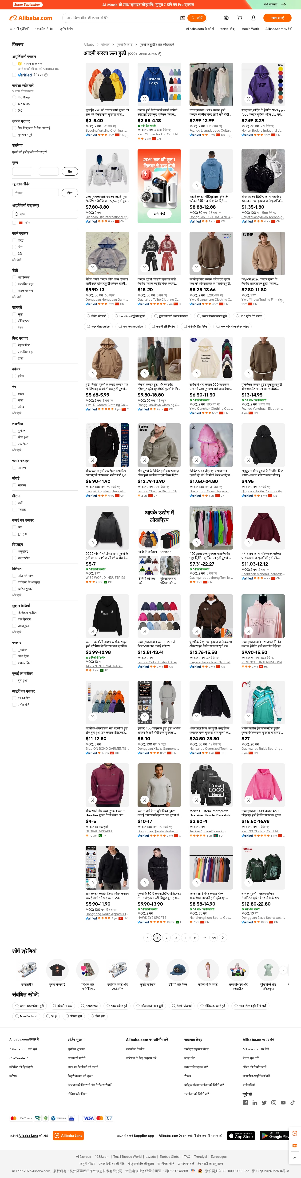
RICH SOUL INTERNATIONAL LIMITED (263, 662)
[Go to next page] (223, 937)
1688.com (102, 1156)
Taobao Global (170, 1156)
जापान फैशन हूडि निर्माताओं (252, 1006)
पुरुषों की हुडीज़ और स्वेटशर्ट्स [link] (157, 44)
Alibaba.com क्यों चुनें (23, 1049)
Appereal (92, 1006)
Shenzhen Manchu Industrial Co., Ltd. (263, 574)
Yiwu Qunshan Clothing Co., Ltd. (211, 408)
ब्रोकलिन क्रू (64, 1006)
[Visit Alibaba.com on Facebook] (245, 1102)
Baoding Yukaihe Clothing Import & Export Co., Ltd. (107, 130)
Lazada (151, 1156)
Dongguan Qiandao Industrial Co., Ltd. (159, 831)
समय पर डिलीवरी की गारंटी (83, 1067)
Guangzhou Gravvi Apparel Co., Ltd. (211, 491)
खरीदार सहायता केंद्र (196, 1049)
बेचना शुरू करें (251, 1058)
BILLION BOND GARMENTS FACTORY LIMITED (107, 748)
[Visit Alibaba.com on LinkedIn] (255, 1102)
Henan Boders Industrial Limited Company (263, 130)
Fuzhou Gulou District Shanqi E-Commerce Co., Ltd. (159, 662)
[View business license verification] (193, 1171)
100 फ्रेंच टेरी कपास (251, 316)
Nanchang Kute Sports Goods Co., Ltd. (211, 917)
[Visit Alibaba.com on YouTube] (283, 1102)
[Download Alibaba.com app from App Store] (241, 1135)
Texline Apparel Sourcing (208, 831)
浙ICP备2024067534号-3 (270, 1171)
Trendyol (200, 1156)
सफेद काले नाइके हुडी (152, 1006)
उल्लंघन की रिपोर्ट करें (196, 1094)
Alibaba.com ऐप (170, 1136)
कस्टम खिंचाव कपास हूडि (214, 316)
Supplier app (144, 1136)
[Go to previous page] (147, 937)
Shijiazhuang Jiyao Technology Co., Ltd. (263, 217)
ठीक (69, 172)
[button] (183, 18)
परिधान (105, 44)
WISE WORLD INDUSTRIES (105, 577)
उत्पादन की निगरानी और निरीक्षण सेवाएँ (89, 1085)
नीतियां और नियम (77, 1094)
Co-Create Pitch (21, 1058)
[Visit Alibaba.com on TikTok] (292, 1102)
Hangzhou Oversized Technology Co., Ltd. (211, 748)
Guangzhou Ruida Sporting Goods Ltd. (263, 748)
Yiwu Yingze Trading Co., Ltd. (158, 134)
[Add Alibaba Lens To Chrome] (68, 1135)
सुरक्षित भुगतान (76, 1049)
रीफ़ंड (187, 1076)
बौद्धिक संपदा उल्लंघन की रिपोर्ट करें (204, 1085)
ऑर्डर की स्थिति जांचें (254, 1067)
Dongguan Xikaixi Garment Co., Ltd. (159, 748)
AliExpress (83, 1156)
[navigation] (45, 492)
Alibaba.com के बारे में (24, 1039)
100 (213, 937)
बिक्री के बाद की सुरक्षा (80, 1076)
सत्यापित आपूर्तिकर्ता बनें (256, 1076)
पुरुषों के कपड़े (125, 44)
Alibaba (89, 44)
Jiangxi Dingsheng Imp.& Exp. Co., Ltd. (107, 491)
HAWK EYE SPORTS (152, 917)
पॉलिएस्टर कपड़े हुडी (215, 1006)
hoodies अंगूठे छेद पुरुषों (132, 316)
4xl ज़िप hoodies (133, 326)
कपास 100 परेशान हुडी (32, 1006)
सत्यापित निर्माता (135, 1049)
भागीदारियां (249, 1085)
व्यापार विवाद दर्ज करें (196, 1067)
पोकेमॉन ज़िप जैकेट (197, 326)
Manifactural (28, 1016)
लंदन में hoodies (100, 326)
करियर (13, 1076)
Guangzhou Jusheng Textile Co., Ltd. (211, 577)
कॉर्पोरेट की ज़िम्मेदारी (21, 1067)
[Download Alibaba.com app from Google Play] (276, 1135)
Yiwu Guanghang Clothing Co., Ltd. (211, 299)
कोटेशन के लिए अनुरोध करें (141, 1058)
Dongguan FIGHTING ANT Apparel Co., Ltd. (211, 217)
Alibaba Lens (28, 1136)
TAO (187, 1156)
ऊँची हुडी (100, 1016)
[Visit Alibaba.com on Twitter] (264, 1102)
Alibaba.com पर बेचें (256, 1049)
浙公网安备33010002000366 (227, 1171)
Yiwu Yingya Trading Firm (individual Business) (263, 299)
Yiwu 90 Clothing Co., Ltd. (260, 831)
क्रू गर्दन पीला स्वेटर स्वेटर (235, 326)
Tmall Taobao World (127, 1156)
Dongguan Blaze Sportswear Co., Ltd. (263, 917)
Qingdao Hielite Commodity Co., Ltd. (263, 491)
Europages (219, 1156)
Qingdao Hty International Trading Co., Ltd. (107, 217)
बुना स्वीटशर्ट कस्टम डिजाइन (173, 316)
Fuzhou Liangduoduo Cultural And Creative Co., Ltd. (211, 130)
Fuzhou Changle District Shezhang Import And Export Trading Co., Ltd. (159, 491)
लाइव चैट (189, 1058)
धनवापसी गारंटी (76, 1058)
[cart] (240, 18)
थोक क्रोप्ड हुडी (119, 1006)
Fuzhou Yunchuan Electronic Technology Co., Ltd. (263, 408)
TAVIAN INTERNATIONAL (104, 666)
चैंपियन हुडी (76, 1016)
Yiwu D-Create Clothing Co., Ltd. (107, 405)
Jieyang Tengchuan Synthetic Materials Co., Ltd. (211, 662)
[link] (295, 1133)
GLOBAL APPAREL (99, 831)
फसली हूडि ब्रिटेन (165, 326)
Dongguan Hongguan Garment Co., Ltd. (107, 299)
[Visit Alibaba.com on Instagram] (274, 1102)
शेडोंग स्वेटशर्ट (98, 316)
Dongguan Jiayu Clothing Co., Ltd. (159, 405)
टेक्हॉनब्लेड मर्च (184, 1006)
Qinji (54, 1016)
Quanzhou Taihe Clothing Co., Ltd (159, 299)
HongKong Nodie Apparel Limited (107, 914)
